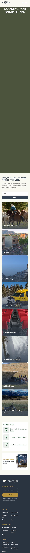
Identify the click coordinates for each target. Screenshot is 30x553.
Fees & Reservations (14, 543)
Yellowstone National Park (5, 543)
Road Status (5, 547)
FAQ (3, 535)
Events (4, 520)
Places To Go (5, 512)
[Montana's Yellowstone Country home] (5, 2)
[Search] (23, 2)
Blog (12, 520)
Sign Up (10, 495)
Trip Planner (5, 530)
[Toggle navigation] (27, 2)
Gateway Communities (14, 547)
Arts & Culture (14, 515)
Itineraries (13, 527)
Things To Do (14, 512)
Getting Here (5, 527)
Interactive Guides (14, 531)
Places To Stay (4, 516)
